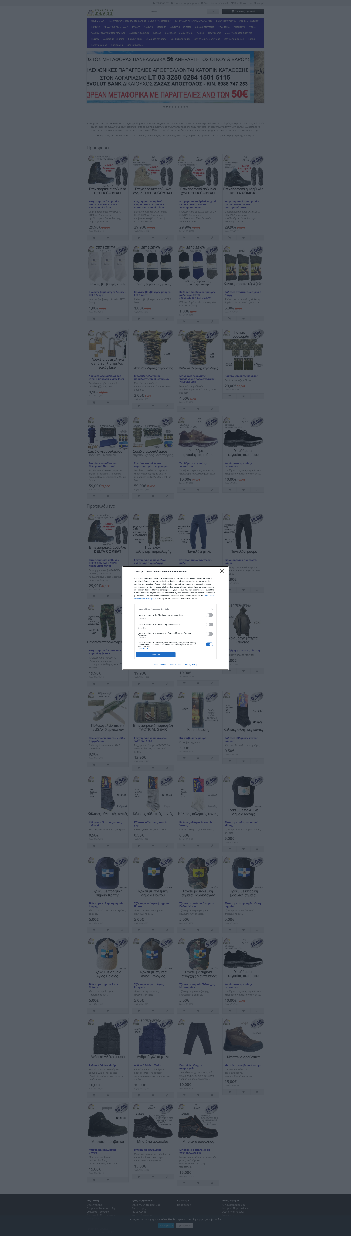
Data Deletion (160, 664)
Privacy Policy (191, 664)
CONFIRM (156, 655)
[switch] (209, 615)
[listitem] (175, 609)
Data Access (175, 664)
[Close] (223, 571)
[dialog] (175, 618)
